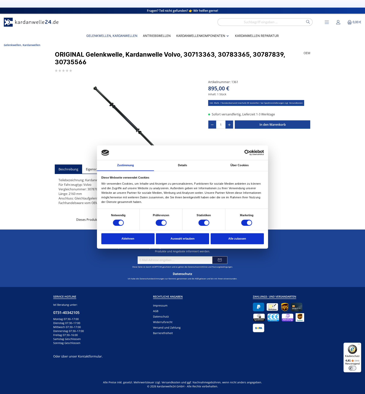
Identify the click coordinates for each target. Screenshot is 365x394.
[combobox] (260, 22)
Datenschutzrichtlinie (198, 266)
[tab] (68, 169)
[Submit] (219, 260)
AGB (197, 278)
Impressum (160, 305)
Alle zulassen (237, 238)
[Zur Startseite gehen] (32, 22)
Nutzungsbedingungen (222, 266)
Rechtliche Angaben (168, 296)
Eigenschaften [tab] (96, 169)
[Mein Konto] (338, 22)
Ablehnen (127, 238)
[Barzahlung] (273, 317)
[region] (127, 120)
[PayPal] (258, 307)
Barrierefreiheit (163, 333)
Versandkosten (171, 382)
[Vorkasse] (272, 307)
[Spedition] (259, 317)
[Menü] (359, 345)
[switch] (161, 223)
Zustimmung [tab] (125, 165)
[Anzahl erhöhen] (229, 124)
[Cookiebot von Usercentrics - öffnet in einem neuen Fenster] (247, 153)
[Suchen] (308, 22)
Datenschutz (161, 316)
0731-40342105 (66, 312)
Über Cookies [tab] (239, 165)
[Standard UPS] (284, 307)
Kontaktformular (90, 356)
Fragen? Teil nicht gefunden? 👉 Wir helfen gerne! (182, 11)
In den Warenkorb (272, 124)
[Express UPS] (300, 317)
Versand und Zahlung (167, 327)
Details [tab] (182, 165)
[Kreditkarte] (296, 307)
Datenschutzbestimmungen (152, 278)
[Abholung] (287, 317)
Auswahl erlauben (182, 238)
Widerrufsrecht (162, 322)
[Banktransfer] (258, 328)
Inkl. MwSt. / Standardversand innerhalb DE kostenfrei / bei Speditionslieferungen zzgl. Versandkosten (256, 103)
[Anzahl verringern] (212, 124)
